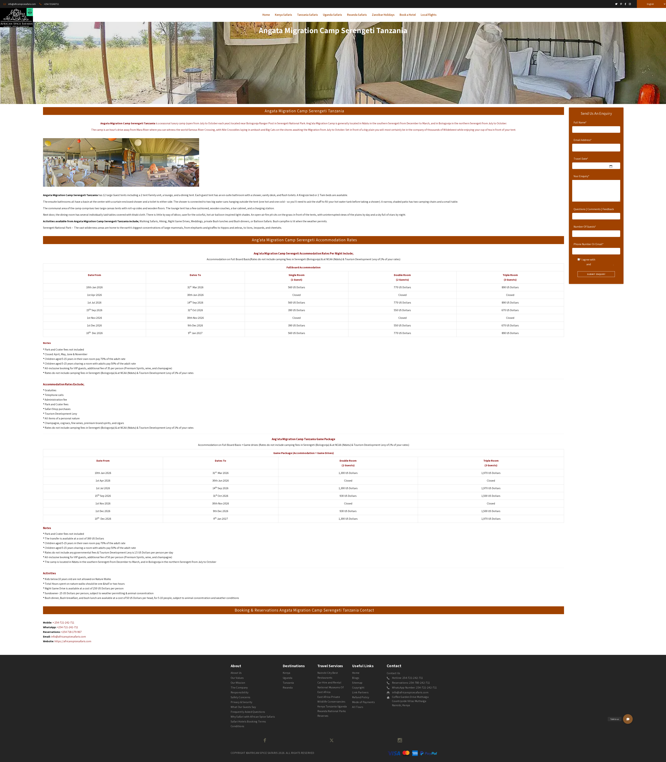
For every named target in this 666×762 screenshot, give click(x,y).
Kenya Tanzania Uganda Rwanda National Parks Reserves (332, 711)
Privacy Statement (602, 264)
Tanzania (288, 683)
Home (355, 673)
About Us (236, 673)
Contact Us (393, 673)
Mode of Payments (363, 702)
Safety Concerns (240, 697)
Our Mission (238, 683)
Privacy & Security (241, 702)
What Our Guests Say (243, 707)
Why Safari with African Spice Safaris (253, 716)
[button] (628, 719)
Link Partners (360, 692)
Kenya (286, 673)
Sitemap (357, 683)
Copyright (358, 687)
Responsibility (239, 692)
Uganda (287, 678)
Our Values (237, 678)
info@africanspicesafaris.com (68, 636)
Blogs (355, 678)
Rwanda (288, 687)
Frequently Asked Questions (248, 712)
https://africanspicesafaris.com (72, 641)
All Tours (357, 707)
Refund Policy (360, 697)
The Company (239, 687)
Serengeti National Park (57, 228)
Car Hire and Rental (329, 682)
